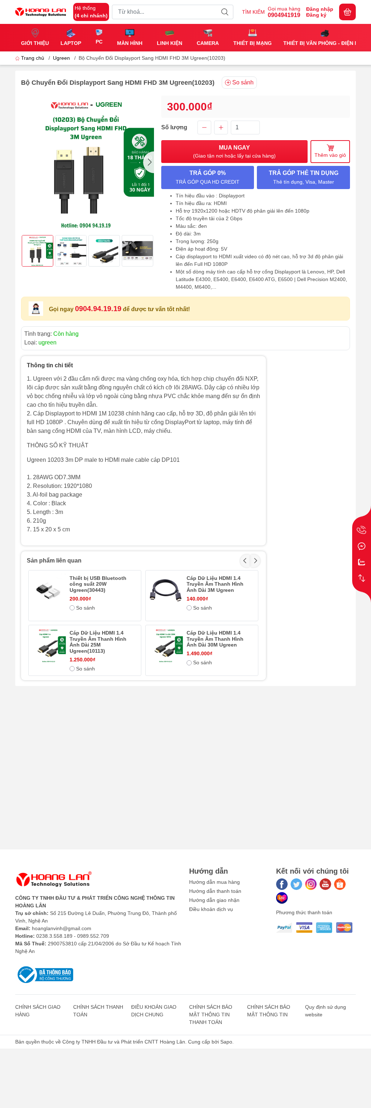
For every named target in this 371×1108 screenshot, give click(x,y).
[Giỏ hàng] (347, 12)
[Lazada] (282, 898)
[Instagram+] (311, 884)
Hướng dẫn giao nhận (214, 900)
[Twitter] (296, 884)
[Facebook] (282, 884)
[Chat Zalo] (361, 562)
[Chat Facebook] (361, 546)
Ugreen (61, 58)
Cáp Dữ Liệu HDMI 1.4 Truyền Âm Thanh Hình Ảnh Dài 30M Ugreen (215, 639)
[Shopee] (340, 884)
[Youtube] (325, 884)
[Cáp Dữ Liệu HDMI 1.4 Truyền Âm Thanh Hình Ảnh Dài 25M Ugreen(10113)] (49, 645)
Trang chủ (33, 58)
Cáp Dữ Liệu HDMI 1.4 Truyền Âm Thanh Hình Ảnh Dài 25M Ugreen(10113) (98, 642)
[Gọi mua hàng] (361, 530)
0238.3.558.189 (54, 936)
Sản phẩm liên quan (54, 560)
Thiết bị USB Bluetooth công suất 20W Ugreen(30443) (98, 584)
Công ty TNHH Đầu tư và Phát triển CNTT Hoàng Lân (123, 1042)
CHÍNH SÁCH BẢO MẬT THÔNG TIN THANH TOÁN (210, 1014)
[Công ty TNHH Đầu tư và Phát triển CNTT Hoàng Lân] (40, 12)
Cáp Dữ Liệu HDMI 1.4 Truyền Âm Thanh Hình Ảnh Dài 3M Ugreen (215, 584)
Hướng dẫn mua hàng (214, 882)
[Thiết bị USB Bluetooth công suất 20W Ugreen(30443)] (49, 590)
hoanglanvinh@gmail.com (61, 928)
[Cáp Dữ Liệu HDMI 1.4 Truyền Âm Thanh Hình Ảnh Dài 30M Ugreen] (166, 645)
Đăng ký (316, 15)
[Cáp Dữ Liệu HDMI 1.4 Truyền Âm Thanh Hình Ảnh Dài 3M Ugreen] (166, 590)
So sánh (243, 82)
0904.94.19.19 (98, 309)
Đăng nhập (319, 9)
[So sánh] (361, 578)
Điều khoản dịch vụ (211, 909)
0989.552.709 (93, 936)
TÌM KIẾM (253, 12)
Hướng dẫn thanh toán (215, 891)
